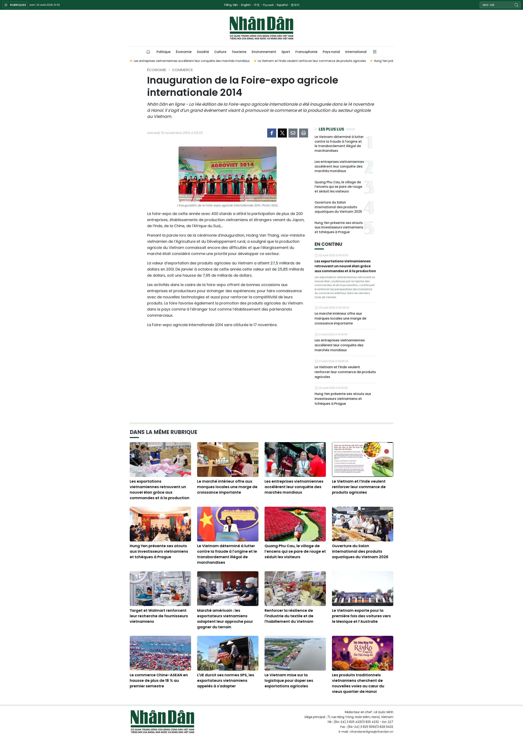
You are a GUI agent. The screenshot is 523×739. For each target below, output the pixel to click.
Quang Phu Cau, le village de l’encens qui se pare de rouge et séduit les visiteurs (338, 186)
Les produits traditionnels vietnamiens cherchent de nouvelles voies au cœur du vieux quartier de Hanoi (358, 683)
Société (203, 52)
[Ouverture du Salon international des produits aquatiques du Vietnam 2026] (362, 524)
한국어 (295, 5)
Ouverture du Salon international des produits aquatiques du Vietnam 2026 (338, 207)
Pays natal (331, 52)
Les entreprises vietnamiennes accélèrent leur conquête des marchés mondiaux (339, 166)
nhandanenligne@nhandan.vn (371, 732)
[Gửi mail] (292, 133)
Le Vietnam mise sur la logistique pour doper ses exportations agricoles (289, 680)
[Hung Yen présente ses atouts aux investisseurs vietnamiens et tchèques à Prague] (160, 524)
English (246, 5)
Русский (268, 5)
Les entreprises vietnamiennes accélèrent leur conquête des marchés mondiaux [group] (192, 61)
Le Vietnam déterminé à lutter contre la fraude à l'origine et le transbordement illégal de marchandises (339, 144)
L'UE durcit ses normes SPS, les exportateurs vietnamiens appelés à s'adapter (225, 680)
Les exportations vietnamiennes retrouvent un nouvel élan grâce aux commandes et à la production (345, 266)
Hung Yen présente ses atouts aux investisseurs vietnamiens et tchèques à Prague (339, 227)
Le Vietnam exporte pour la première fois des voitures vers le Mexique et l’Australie (361, 616)
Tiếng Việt (231, 5)
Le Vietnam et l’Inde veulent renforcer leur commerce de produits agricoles (345, 372)
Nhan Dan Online (261, 28)
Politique (163, 52)
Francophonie (306, 52)
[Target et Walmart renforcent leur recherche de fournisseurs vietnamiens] (160, 588)
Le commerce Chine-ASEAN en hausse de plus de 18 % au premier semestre (159, 680)
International (356, 52)
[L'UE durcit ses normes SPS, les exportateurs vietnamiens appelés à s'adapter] (227, 653)
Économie (184, 52)
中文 (257, 5)
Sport (286, 52)
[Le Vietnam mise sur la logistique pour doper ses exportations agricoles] (295, 653)
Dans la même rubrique (163, 432)
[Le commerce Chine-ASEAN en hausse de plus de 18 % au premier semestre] (160, 653)
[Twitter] (282, 133)
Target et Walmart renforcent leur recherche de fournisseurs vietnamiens (159, 616)
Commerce (182, 69)
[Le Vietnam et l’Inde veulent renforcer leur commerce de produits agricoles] (362, 459)
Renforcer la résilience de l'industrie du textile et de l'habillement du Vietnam (289, 616)
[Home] (148, 52)
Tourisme (239, 52)
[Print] (303, 133)
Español (282, 5)
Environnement (264, 52)
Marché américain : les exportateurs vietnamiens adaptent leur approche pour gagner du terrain (225, 618)
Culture (220, 52)
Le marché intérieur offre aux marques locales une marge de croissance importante (340, 318)
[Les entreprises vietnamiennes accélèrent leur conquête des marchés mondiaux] (295, 459)
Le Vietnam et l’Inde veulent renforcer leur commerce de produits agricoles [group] (312, 61)
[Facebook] (271, 133)
